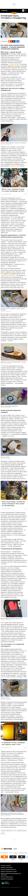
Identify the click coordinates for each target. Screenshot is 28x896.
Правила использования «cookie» (9, 871)
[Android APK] (5, 883)
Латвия (2, 833)
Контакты (8, 865)
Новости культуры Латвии (6, 830)
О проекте (3, 865)
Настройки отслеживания (7, 879)
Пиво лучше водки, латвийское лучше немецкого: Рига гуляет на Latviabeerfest (13, 503)
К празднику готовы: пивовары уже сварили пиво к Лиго (13, 743)
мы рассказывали (14, 64)
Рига (10, 853)
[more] (25, 193)
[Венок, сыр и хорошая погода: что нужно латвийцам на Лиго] (14, 177)
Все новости (4, 853)
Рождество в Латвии (22, 830)
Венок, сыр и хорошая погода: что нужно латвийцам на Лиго (13, 190)
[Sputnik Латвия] (4, 11)
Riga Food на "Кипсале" (8, 275)
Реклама (3, 877)
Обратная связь (9, 877)
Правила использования (6, 867)
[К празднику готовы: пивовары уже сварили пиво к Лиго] (14, 731)
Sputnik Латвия (14, 166)
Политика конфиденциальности (8, 869)
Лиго (15, 830)
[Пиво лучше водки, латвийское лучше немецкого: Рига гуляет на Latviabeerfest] (14, 490)
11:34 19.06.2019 (4, 21)
